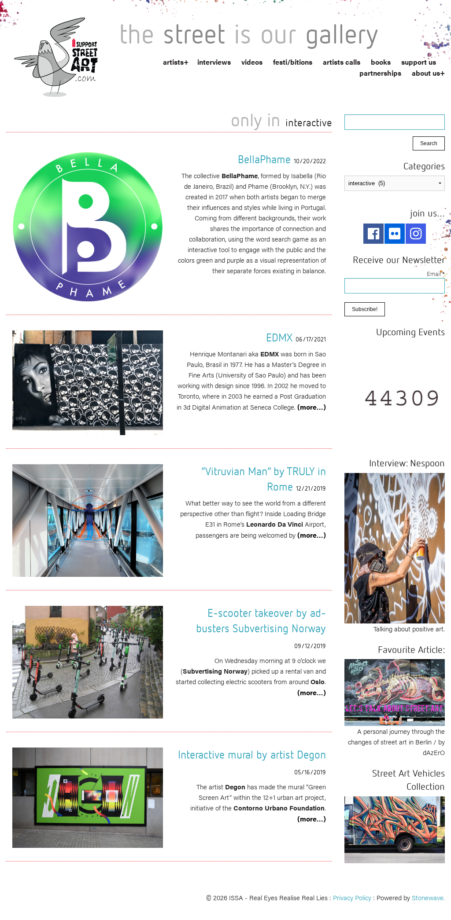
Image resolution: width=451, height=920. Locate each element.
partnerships (380, 73)
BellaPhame (264, 159)
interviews (214, 62)
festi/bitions (292, 62)
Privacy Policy (352, 897)
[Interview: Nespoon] (394, 546)
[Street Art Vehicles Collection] (394, 828)
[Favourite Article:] (394, 691)
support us (418, 62)
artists (173, 62)
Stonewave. (428, 897)
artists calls (341, 62)
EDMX (279, 337)
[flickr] (394, 234)
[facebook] (373, 234)
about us (426, 73)
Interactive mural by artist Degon (252, 754)
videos (251, 62)
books (381, 62)
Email (436, 273)
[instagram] (416, 234)
